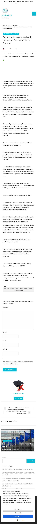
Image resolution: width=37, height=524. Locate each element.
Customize (18, 509)
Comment (6, 307)
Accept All (18, 516)
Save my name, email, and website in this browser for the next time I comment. (18, 363)
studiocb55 (7, 15)
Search (4, 457)
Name (5, 332)
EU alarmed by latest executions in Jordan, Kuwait (17, 445)
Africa (10, 1)
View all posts (18, 398)
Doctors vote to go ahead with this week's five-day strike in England (18, 289)
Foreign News (20, 1)
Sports (14, 1)
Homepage (5, 25)
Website (5, 349)
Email (4, 341)
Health (16, 33)
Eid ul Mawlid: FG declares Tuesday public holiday (17, 469)
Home (5, 1)
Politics (15, 4)
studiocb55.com (10, 48)
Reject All (18, 513)
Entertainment (29, 1)
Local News (21, 4)
